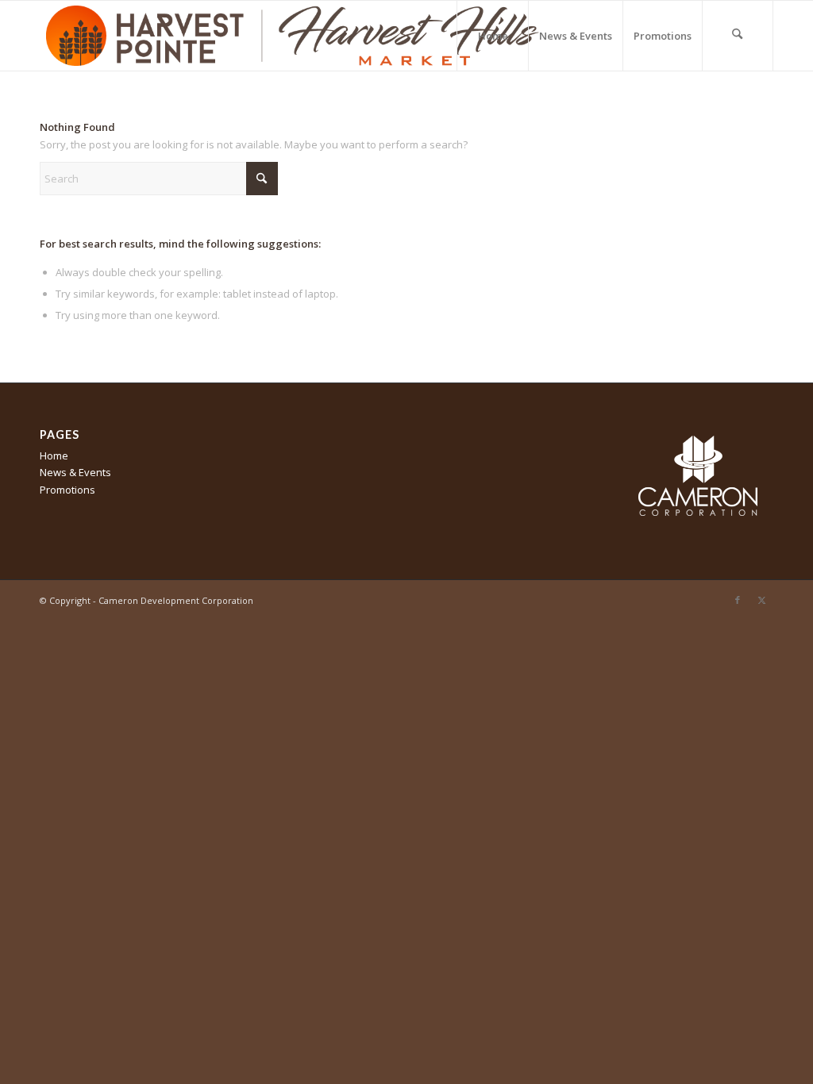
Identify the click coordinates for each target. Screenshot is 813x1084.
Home (54, 455)
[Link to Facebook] (737, 600)
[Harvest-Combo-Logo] (293, 36)
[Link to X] (761, 600)
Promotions (67, 489)
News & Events (75, 472)
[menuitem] (492, 36)
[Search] (737, 36)
